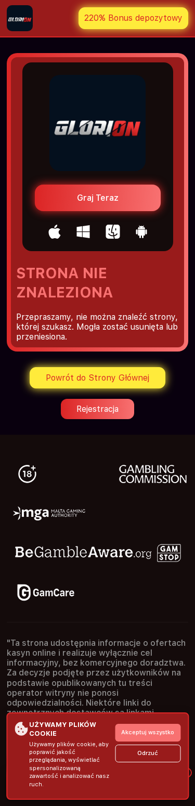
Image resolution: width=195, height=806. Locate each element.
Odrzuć (147, 753)
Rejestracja (97, 409)
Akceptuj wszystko (147, 732)
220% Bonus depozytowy (133, 18)
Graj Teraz (98, 198)
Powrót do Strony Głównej (97, 378)
